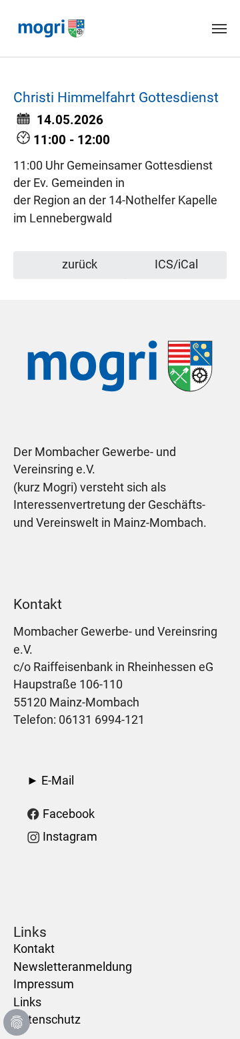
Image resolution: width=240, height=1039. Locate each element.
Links (27, 1002)
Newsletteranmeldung (72, 967)
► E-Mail (50, 780)
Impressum (43, 984)
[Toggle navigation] (219, 28)
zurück (78, 264)
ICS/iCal (176, 264)
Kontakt (34, 949)
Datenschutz (47, 1019)
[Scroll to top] (209, 1008)
